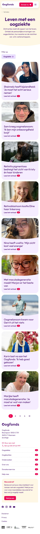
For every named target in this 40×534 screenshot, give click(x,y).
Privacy (4, 517)
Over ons (5, 465)
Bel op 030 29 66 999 (12, 446)
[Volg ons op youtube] (14, 507)
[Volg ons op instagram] (6, 507)
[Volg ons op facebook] (3, 507)
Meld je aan (10, 498)
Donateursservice (8, 469)
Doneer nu (25, 5)
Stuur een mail (9, 443)
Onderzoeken (7, 460)
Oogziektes (6, 450)
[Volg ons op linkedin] (10, 507)
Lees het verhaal (10, 96)
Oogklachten (6, 455)
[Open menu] (35, 4)
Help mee (5, 474)
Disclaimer (5, 514)
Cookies (4, 521)
